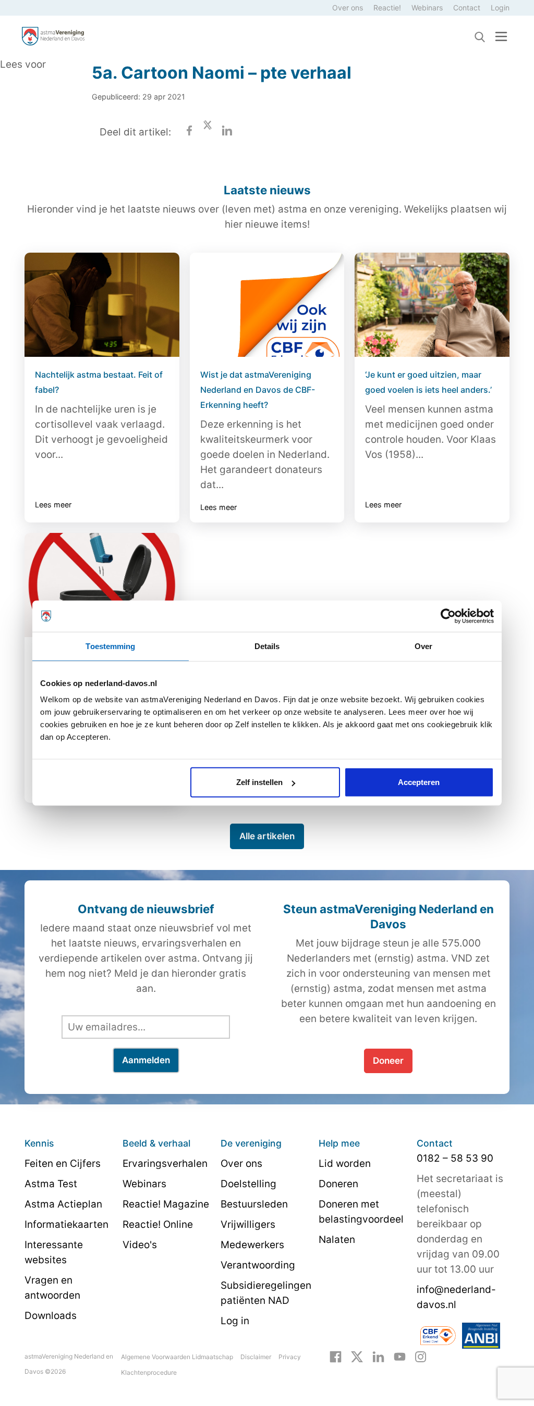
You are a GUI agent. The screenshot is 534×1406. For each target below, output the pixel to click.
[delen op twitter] (207, 132)
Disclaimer (255, 1357)
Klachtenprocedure (149, 1372)
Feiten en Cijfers (63, 1163)
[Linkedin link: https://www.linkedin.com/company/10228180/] (378, 1356)
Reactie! (387, 7)
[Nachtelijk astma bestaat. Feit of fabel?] (102, 305)
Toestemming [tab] (110, 645)
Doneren (338, 1184)
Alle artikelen (267, 836)
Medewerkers (252, 1245)
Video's (140, 1245)
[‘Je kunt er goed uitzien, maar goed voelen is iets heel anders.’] (432, 305)
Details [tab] (267, 645)
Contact (466, 7)
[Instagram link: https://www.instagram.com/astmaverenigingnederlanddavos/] (420, 1356)
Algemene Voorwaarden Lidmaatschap (177, 1357)
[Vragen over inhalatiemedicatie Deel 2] (102, 585)
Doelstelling (248, 1184)
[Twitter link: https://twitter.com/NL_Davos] (357, 1356)
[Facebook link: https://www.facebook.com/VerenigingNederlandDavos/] (336, 1356)
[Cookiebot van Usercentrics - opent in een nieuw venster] (448, 616)
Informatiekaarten (66, 1224)
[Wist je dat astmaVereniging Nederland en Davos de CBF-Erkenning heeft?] (267, 305)
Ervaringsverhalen (165, 1163)
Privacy (289, 1357)
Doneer (388, 1060)
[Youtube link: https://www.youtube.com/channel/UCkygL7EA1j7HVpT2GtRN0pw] (400, 1356)
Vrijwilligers (248, 1224)
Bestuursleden (254, 1204)
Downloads (51, 1316)
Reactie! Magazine (166, 1204)
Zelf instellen (259, 782)
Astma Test (51, 1184)
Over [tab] (423, 645)
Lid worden (345, 1163)
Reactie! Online (158, 1224)
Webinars (427, 7)
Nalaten (337, 1240)
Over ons (347, 7)
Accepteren (419, 782)
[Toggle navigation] (501, 36)
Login (500, 7)
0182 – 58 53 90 (455, 1158)
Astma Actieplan (63, 1204)
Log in (235, 1321)
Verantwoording (258, 1265)
